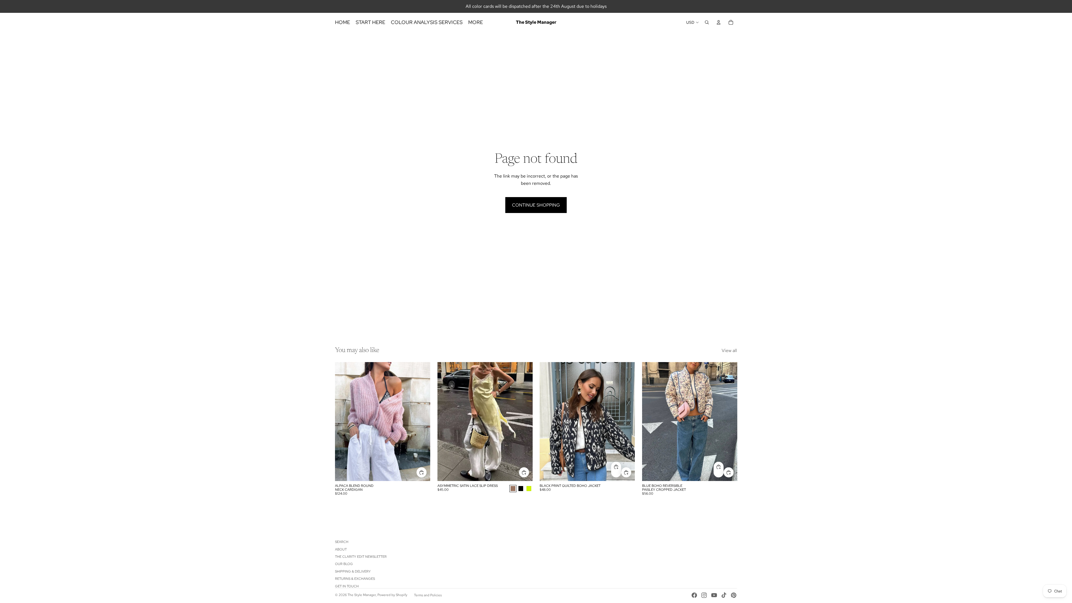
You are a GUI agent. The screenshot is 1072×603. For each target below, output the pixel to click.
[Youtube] (714, 595)
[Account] (718, 22)
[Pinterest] (733, 595)
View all (729, 350)
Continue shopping (536, 205)
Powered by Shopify (392, 595)
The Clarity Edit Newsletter (361, 556)
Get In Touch (347, 586)
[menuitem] (475, 22)
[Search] (707, 22)
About (341, 549)
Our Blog (344, 564)
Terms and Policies (428, 595)
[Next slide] (421, 421)
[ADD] (422, 472)
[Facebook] (694, 595)
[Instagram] (704, 595)
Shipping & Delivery (353, 571)
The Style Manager (362, 595)
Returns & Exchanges (355, 578)
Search (341, 542)
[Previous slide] (343, 421)
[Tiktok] (724, 595)
